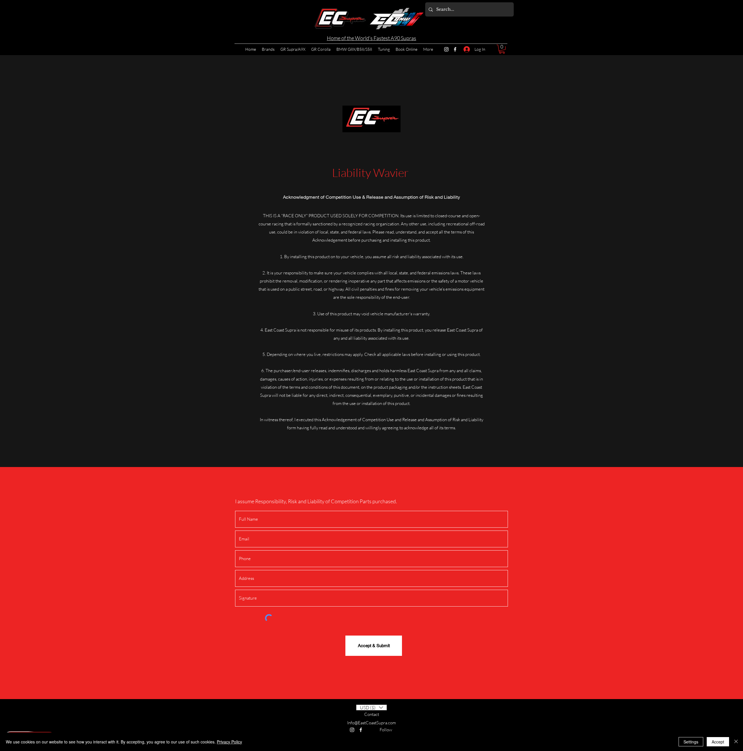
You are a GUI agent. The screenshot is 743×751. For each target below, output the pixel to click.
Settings (691, 742)
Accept (718, 742)
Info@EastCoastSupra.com (371, 722)
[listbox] (371, 707)
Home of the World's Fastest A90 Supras (371, 38)
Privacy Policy (229, 742)
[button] (502, 49)
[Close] (736, 741)
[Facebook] (455, 49)
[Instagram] (446, 49)
